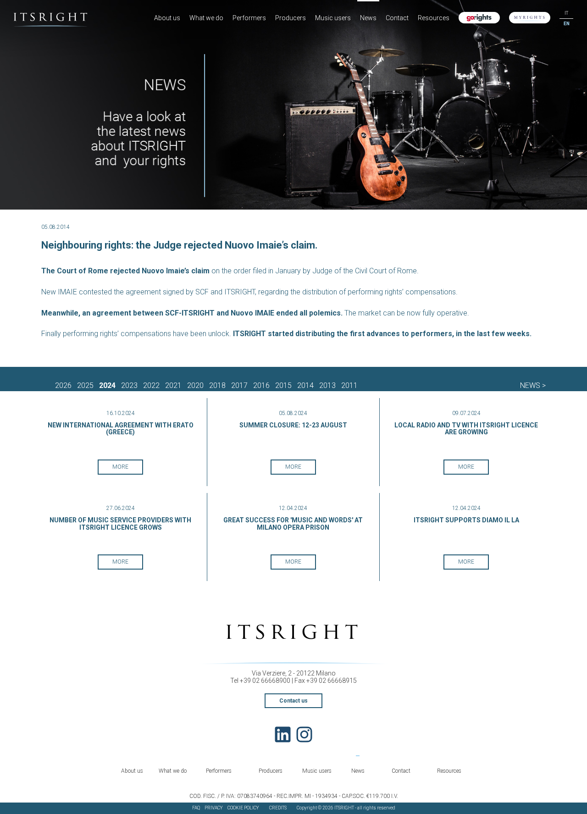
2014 (305, 385)
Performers (249, 18)
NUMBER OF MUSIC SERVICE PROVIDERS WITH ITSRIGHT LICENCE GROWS (120, 523)
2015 (283, 385)
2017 (239, 385)
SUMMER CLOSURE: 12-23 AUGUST (293, 425)
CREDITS (278, 807)
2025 (85, 385)
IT (566, 13)
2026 (63, 385)
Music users (333, 18)
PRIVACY (214, 807)
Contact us (293, 701)
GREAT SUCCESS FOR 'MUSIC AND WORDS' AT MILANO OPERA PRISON (293, 523)
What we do (206, 18)
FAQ (196, 807)
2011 (349, 385)
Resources (433, 18)
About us (167, 18)
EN (567, 23)
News (368, 18)
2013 (327, 385)
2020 (195, 385)
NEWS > (533, 385)
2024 (107, 385)
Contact (397, 18)
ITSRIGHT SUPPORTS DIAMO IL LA (466, 520)
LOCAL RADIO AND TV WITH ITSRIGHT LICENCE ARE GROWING (466, 428)
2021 (173, 385)
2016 (261, 385)
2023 (129, 385)
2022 (151, 385)
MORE (120, 467)
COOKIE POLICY (243, 807)
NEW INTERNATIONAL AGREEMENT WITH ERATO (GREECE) (121, 428)
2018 (217, 385)
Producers (290, 18)
